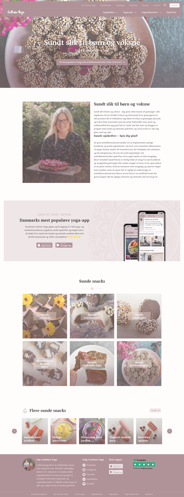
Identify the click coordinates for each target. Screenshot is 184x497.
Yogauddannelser (150, 12)
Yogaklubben (109, 12)
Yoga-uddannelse (132, 494)
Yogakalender (105, 5)
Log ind (174, 5)
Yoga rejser (113, 494)
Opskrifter (171, 12)
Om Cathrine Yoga (88, 5)
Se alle (154, 410)
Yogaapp (145, 5)
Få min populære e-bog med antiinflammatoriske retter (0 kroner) (91, 62)
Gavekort (157, 5)
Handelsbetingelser (39, 494)
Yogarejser (128, 12)
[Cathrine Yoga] (16, 12)
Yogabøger (120, 5)
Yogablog (133, 5)
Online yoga (79, 494)
